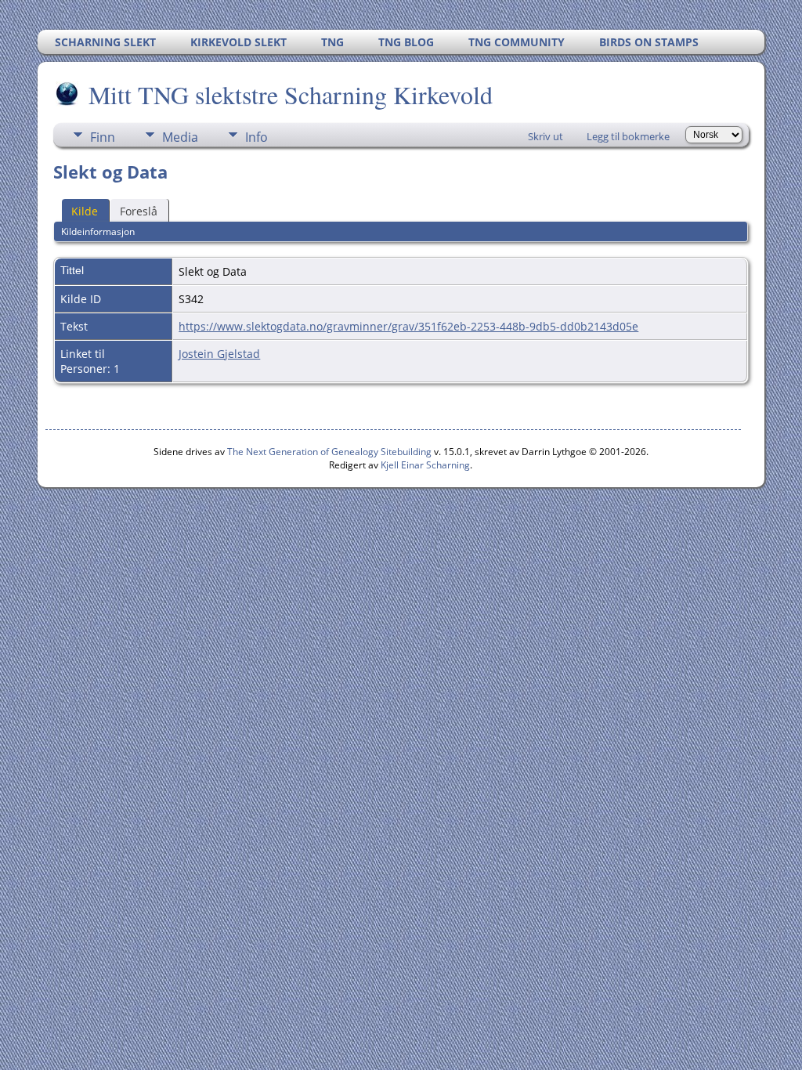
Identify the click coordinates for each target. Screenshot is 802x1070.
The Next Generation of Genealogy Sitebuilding (329, 451)
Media (180, 137)
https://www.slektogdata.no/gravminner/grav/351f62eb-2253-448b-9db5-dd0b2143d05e (408, 326)
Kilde (84, 211)
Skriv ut (545, 136)
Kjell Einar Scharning (425, 465)
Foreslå (138, 211)
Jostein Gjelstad (219, 353)
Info (256, 137)
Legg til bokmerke (628, 136)
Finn (102, 137)
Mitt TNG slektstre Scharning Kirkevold (291, 94)
